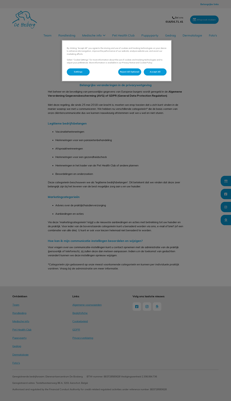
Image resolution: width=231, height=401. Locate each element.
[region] (117, 60)
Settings (78, 72)
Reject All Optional (129, 72)
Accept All (155, 72)
